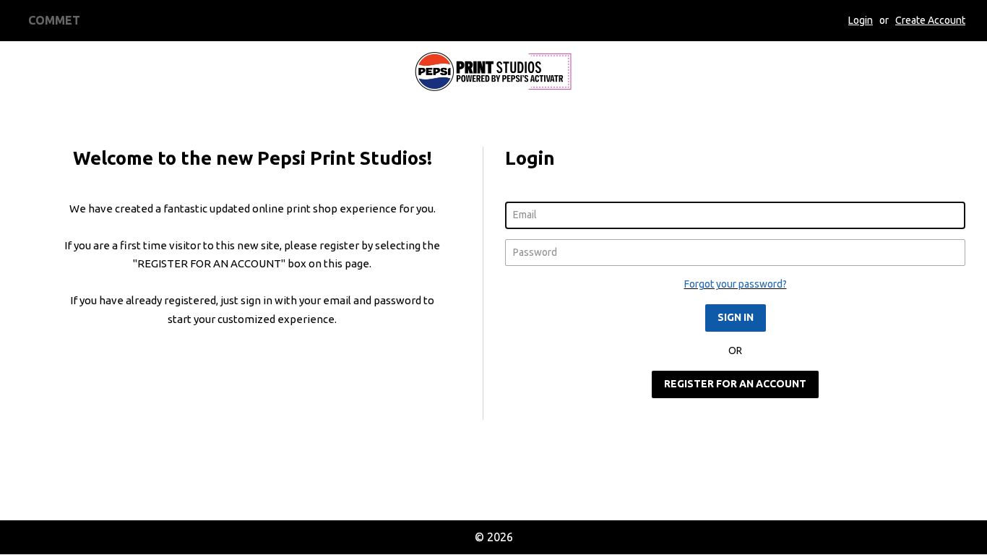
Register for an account (735, 384)
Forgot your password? (735, 284)
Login (860, 20)
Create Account (930, 20)
